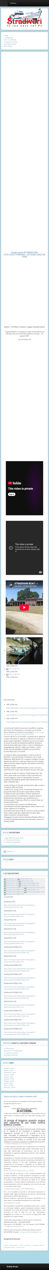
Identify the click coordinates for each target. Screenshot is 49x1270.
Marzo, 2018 (8, 1085)
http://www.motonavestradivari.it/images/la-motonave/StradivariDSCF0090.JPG (20, 979)
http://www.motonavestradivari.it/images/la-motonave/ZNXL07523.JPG (20, 942)
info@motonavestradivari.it (14, 1226)
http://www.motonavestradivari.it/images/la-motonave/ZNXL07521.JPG (20, 961)
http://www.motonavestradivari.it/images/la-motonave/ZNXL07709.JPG (20, 924)
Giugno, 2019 (9, 1068)
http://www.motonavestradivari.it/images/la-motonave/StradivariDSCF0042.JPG (20, 1015)
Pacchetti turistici (10, 44)
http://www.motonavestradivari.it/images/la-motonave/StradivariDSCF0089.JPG (20, 951)
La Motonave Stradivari (12, 840)
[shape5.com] (24, 1256)
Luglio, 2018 (8, 1077)
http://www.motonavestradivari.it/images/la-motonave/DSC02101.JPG (20, 906)
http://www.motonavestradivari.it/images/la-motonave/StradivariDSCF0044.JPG (20, 997)
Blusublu (17, 1239)
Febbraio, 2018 (9, 1087)
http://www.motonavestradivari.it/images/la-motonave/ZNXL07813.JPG (20, 915)
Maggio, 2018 (9, 1081)
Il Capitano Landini (10, 42)
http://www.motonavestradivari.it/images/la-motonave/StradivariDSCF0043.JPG (20, 1024)
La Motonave (8, 38)
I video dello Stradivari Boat (14, 838)
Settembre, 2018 (10, 1072)
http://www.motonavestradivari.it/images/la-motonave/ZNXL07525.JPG (20, 1006)
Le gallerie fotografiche (12, 842)
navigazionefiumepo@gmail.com (31, 1232)
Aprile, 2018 (8, 1083)
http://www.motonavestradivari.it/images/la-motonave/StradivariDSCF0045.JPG (20, 970)
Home (6, 36)
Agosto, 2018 (9, 1075)
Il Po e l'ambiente (10, 40)
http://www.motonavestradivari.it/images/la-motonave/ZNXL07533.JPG (20, 933)
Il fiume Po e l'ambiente (13, 1051)
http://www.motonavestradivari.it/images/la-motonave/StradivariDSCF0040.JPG (20, 1033)
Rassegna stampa (11, 1055)
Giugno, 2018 (9, 1079)
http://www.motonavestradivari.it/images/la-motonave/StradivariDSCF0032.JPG (20, 988)
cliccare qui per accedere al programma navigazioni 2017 (24, 733)
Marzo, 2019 (8, 1070)
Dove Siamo (8, 46)
